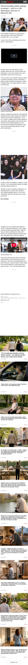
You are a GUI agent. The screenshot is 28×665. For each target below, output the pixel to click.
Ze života (25, 391)
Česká (7, 2)
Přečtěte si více (14, 662)
